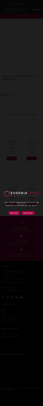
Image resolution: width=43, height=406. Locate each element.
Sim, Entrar (28, 213)
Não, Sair (14, 213)
